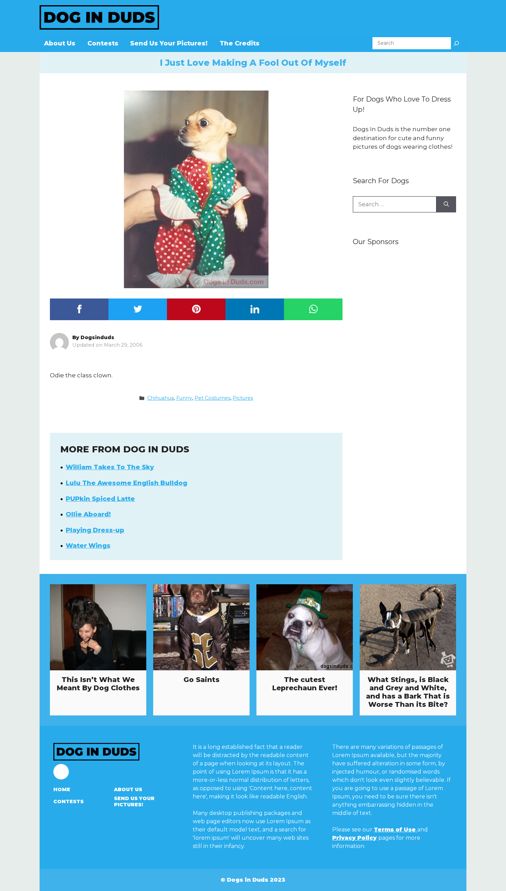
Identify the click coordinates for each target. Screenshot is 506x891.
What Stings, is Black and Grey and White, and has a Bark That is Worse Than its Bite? (408, 692)
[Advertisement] (404, 360)
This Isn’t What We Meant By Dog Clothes (98, 683)
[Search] (456, 43)
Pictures (243, 398)
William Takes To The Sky (110, 467)
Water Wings (88, 545)
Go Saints (201, 679)
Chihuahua (160, 398)
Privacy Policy (354, 838)
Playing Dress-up (95, 530)
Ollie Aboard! (88, 514)
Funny (184, 398)
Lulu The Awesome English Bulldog (126, 483)
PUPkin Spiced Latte (100, 499)
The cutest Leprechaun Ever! (304, 683)
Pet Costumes (212, 398)
